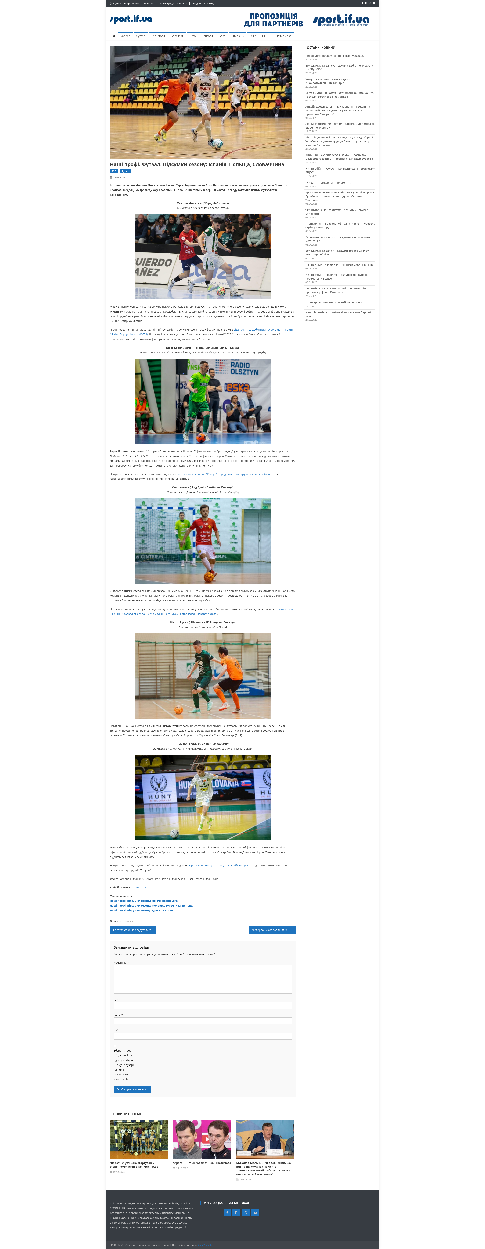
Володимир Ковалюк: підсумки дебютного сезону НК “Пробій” (339, 67)
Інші (264, 36)
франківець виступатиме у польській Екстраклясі (221, 865)
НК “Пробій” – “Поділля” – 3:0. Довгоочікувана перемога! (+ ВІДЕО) (336, 276)
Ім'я (117, 1000)
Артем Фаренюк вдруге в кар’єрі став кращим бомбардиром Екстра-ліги (135, 930)
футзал (129, 921)
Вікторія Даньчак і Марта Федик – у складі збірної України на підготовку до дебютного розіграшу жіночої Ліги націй (339, 141)
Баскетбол (158, 36)
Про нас (148, 3)
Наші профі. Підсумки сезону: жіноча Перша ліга (144, 901)
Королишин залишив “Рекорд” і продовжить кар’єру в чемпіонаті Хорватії (226, 474)
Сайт (117, 1030)
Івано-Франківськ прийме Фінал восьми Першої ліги (338, 314)
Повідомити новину (203, 3)
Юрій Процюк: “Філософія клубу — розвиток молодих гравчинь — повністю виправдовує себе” (339, 156)
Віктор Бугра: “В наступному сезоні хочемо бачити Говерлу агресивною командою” (340, 94)
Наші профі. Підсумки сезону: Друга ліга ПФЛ (141, 910)
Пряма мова (283, 36)
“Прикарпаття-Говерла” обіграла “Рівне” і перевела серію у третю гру (340, 225)
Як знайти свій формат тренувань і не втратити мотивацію (337, 239)
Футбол (125, 36)
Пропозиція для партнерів (172, 3)
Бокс (222, 36)
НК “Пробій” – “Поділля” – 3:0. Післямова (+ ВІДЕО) (339, 265)
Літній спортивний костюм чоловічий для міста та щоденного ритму (340, 125)
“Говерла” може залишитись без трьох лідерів (274, 930)
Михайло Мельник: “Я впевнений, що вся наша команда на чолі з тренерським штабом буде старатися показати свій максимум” (263, 1168)
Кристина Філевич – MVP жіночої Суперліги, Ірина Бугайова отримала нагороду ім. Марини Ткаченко (339, 196)
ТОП (114, 171)
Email (118, 1015)
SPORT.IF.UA (138, 887)
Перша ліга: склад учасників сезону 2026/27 (335, 55)
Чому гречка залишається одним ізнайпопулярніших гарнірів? (327, 81)
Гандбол (207, 36)
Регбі (193, 36)
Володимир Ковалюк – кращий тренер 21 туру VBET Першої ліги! (337, 252)
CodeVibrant (204, 1245)
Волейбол (177, 36)
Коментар (121, 962)
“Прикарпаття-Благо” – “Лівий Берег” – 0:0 (333, 302)
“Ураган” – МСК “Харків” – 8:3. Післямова (202, 1163)
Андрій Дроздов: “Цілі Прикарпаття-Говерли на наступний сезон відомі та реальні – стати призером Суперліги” (337, 110)
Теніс (253, 36)
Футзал (140, 36)
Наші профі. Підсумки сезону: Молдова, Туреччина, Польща (151, 905)
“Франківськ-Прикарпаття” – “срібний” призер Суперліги (336, 211)
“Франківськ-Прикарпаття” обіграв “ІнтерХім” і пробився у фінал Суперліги (336, 290)
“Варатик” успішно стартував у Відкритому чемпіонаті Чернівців (134, 1164)
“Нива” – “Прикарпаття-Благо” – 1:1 (329, 182)
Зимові (236, 36)
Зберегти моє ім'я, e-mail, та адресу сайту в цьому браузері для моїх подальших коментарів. (124, 1065)
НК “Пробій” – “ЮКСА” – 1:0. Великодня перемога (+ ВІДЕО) (340, 170)
